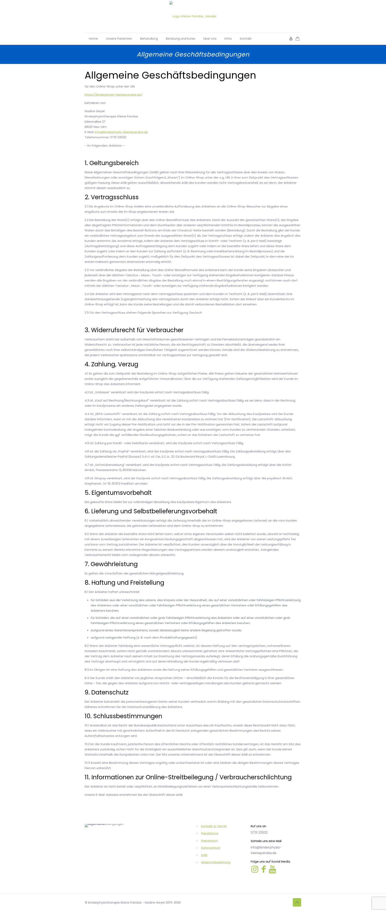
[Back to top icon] (297, 902)
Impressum (209, 840)
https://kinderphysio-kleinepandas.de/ (113, 94)
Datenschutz (210, 848)
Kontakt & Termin (214, 826)
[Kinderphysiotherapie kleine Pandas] (193, 16)
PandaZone (209, 833)
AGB (204, 855)
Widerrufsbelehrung (215, 862)
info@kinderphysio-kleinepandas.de (121, 132)
